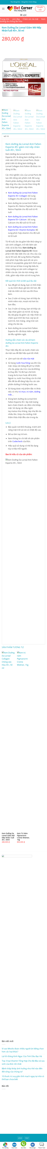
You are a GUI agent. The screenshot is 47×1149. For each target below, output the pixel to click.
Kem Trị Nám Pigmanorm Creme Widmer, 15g (23, 836)
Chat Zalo (14, 1148)
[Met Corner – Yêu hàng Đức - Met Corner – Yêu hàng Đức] (20, 9)
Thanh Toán (41, 1148)
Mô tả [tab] (6, 136)
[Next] (41, 78)
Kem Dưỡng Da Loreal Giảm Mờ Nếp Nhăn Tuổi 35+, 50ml (8, 836)
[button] (3, 9)
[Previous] (5, 78)
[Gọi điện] (23, 1144)
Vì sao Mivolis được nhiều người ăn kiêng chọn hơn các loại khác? (23, 1050)
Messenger (33, 1148)
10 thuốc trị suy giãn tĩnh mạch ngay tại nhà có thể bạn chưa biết (23, 1078)
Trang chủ (4, 19)
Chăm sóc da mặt (30, 19)
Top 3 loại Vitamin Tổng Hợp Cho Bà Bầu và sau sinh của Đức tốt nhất (23, 1062)
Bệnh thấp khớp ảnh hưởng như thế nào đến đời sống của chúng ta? (22, 1070)
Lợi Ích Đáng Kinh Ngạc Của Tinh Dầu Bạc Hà (22, 1056)
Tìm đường (5, 1148)
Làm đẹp (16, 19)
